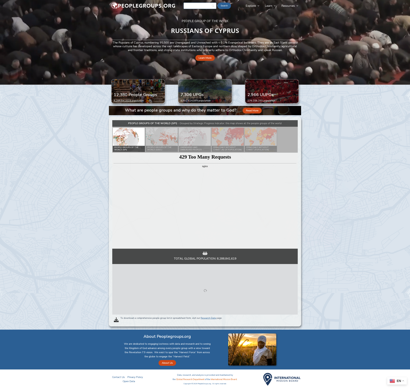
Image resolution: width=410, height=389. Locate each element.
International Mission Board (224, 379)
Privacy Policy (135, 377)
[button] (257, 5)
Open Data (129, 381)
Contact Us (118, 377)
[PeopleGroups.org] (143, 5)
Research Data (208, 318)
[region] (205, 184)
